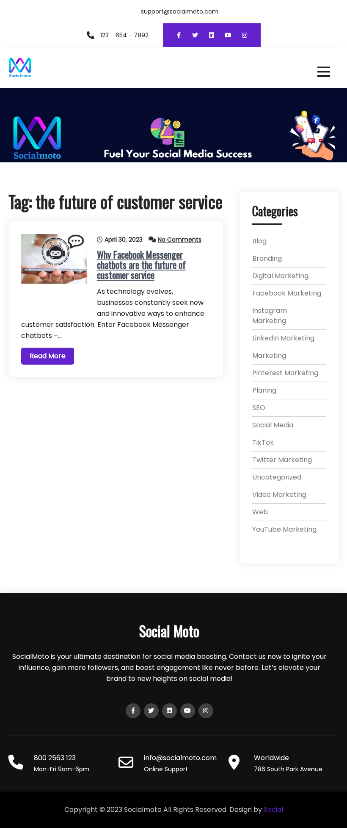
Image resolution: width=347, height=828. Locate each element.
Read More (48, 356)
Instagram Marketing (269, 316)
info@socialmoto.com (180, 758)
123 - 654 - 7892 (124, 35)
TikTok (263, 442)
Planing (264, 390)
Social (273, 809)
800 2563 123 (55, 758)
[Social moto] (173, 67)
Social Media (272, 425)
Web (260, 512)
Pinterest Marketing (285, 373)
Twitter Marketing (282, 460)
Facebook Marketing (286, 293)
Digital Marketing (280, 276)
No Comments (179, 239)
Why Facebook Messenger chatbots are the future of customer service (141, 265)
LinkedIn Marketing (283, 338)
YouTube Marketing (284, 529)
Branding (267, 258)
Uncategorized (276, 477)
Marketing (269, 355)
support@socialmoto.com (179, 11)
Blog (259, 241)
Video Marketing (279, 494)
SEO (258, 408)
